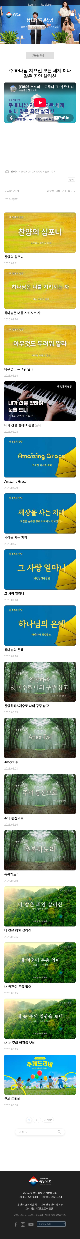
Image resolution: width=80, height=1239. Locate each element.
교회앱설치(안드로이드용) (40, 1208)
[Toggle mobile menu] (72, 14)
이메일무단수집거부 (52, 1204)
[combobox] (23, 1131)
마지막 (48, 1119)
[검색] (59, 1132)
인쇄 (71, 179)
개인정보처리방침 (27, 1204)
